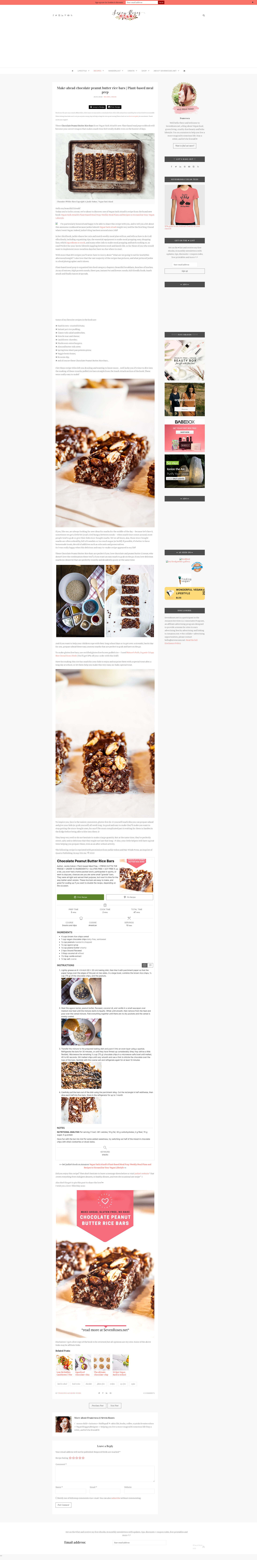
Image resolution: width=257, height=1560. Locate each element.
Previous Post (97, 1405)
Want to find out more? (184, 145)
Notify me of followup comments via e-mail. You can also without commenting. (99, 1498)
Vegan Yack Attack (108, 227)
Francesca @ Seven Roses (69, 1393)
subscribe (115, 1498)
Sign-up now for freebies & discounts (109, 2)
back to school (62, 1384)
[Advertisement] (128, 44)
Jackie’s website (142, 1173)
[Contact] (184, 71)
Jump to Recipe (98, 107)
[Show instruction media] (144, 965)
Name (59, 1487)
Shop (144, 71)
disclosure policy (134, 116)
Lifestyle (82, 71)
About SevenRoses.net (165, 71)
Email (93, 1487)
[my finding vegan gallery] (184, 575)
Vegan (113, 97)
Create (131, 71)
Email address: (75, 1542)
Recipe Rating (62, 1458)
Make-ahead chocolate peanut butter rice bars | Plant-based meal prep (105, 90)
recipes (112, 1384)
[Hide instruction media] (150, 965)
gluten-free (101, 1384)
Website (128, 1487)
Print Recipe (115, 107)
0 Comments (149, 1393)
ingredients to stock (75, 242)
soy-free (123, 1384)
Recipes (97, 71)
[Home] (72, 71)
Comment (61, 1464)
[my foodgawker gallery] (178, 561)
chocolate (89, 1384)
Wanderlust (114, 71)
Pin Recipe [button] (131, 897)
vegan (133, 1384)
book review (76, 1384)
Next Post (114, 1405)
